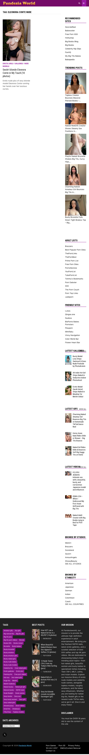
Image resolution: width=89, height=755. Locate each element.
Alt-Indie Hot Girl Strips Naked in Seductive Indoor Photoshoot (79, 376)
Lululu (67, 311)
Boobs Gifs (7, 643)
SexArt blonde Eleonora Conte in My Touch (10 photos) (14, 73)
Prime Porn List (71, 261)
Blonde (21, 640)
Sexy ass (17, 696)
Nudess (68, 318)
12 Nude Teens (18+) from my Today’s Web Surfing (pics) (49, 665)
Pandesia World (25, 745)
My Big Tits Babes (73, 56)
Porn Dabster (71, 282)
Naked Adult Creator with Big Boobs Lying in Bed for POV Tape (79, 520)
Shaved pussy (8, 705)
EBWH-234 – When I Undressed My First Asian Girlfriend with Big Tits (78, 502)
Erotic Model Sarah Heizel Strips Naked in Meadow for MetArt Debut (79, 392)
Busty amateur (9, 652)
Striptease (16, 709)
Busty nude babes (10, 662)
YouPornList (70, 271)
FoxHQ (68, 52)
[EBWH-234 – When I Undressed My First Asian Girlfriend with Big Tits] (68, 496)
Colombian (69, 598)
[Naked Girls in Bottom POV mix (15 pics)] (36, 677)
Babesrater (70, 30)
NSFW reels (20, 690)
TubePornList (71, 275)
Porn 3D (62, 745)
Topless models (18, 712)
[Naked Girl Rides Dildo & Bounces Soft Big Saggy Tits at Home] (68, 447)
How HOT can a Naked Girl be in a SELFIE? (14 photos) (49, 632)
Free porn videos (20, 674)
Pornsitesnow (71, 268)
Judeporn (69, 297)
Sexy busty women (10, 699)
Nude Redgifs (8, 693)
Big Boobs (69, 45)
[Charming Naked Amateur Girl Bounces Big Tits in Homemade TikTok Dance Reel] (68, 414)
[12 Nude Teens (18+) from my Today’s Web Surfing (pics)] (36, 661)
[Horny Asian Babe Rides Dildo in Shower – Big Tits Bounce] (68, 433)
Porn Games (51, 745)
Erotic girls (8, 63)
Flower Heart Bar (72, 342)
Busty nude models (10, 665)
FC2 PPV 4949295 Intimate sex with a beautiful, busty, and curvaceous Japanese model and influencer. (79, 481)
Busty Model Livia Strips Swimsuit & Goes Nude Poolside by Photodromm (79, 361)
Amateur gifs (8, 630)
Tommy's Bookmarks (74, 279)
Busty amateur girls (10, 655)
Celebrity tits (8, 668)
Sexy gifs (22, 699)
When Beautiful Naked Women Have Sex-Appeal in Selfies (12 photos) (49, 648)
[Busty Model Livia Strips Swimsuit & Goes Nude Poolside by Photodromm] (68, 356)
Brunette (7, 646)
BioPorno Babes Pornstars (72, 323)
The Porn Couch (72, 290)
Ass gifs (17, 630)
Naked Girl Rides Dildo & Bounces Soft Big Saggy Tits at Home (79, 451)
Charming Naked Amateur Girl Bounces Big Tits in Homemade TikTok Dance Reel (79, 420)
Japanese (69, 587)
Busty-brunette (9, 649)
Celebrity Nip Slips (73, 49)
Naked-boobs (8, 687)
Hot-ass (6, 677)
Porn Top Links (71, 293)
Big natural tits (9, 634)
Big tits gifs (20, 634)
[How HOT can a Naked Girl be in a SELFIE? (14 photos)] (36, 630)
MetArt (68, 543)
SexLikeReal (70, 27)
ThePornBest (70, 257)
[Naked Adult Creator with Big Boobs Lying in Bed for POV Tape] (68, 515)
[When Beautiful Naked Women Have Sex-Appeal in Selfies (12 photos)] (36, 645)
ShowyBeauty (71, 561)
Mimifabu (69, 332)
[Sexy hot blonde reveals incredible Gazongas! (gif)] (36, 692)
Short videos (20, 705)
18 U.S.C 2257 (52, 748)
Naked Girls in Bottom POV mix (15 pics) (49, 679)
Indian (67, 594)
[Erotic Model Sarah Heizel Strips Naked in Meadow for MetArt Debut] (68, 387)
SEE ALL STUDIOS (73, 564)
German (68, 590)
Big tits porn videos (10, 640)
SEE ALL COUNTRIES (74, 604)
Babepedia (70, 59)
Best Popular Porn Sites (75, 250)
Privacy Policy (74, 745)
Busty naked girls (10, 659)
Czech (68, 601)
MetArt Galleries (9, 684)
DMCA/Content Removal (70, 748)
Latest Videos (72, 466)
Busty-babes (16, 646)
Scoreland (69, 550)
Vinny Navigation (72, 335)
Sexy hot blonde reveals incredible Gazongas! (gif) (48, 694)
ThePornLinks (71, 253)
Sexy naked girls (9, 702)
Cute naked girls (20, 668)
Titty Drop (7, 712)
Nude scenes (19, 693)
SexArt (68, 554)
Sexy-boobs (8, 696)
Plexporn (69, 328)
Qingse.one (70, 314)
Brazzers (69, 246)
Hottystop (69, 38)
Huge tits (7, 680)
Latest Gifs (71, 408)
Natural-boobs (9, 690)
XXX (67, 286)
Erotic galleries (9, 671)
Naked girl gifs (20, 687)
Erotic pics (19, 671)
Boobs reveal (18, 643)
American (69, 583)
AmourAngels (71, 557)
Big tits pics (8, 637)
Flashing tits (8, 674)
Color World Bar (72, 339)
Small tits (7, 709)
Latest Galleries (74, 350)
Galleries (19, 63)
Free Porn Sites (71, 264)
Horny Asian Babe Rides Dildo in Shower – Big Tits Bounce (79, 437)
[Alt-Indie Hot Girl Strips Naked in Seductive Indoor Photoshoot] (68, 373)
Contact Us (50, 751)
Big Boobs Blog (71, 41)
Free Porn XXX (71, 34)
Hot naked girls (17, 677)
